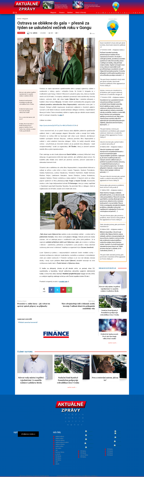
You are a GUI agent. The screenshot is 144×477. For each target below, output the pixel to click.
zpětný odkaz (59, 438)
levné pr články (60, 452)
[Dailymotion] (103, 13)
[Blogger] (99, 13)
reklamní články (60, 444)
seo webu (58, 448)
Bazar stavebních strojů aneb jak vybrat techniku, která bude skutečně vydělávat (112, 44)
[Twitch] (142, 13)
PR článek (58, 456)
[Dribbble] (114, 13)
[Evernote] (118, 13)
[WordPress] (74, 425)
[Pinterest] (63, 290)
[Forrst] (127, 13)
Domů (19, 19)
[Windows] (71, 425)
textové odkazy (60, 440)
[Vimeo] (83, 421)
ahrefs (57, 464)
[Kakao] (140, 13)
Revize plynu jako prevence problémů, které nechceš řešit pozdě (112, 186)
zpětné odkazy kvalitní (62, 442)
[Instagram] (138, 13)
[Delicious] (105, 13)
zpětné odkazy (60, 436)
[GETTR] (131, 13)
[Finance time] (27, 6)
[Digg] (110, 13)
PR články (58, 458)
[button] (16, 12)
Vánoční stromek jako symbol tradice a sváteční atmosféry (112, 143)
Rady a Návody (89, 3)
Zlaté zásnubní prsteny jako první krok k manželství (112, 256)
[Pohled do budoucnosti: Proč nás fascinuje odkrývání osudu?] (78, 5)
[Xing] (81, 425)
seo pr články (84, 455)
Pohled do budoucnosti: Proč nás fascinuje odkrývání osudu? (92, 6)
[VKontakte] (68, 425)
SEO (57, 462)
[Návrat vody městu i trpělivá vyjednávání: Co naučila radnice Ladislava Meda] (113, 279)
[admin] (29, 32)
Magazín (57, 3)
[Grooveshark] (135, 13)
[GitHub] (133, 13)
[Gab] (129, 13)
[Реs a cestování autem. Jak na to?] (109, 367)
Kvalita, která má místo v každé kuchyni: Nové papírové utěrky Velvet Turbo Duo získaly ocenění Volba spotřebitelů (27, 127)
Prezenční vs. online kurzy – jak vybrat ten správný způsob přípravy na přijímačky (33, 304)
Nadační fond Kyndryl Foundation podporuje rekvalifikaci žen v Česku (61, 6)
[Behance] (97, 13)
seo (57, 450)
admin (35, 33)
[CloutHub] (101, 13)
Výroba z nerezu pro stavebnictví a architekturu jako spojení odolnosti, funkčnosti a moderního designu (111, 92)
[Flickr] (123, 13)
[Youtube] (78, 425)
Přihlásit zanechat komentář (28, 322)
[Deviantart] (107, 13)
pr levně (58, 454)
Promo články (104, 85)
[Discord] (112, 13)
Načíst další (112, 343)
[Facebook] (120, 13)
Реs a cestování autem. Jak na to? (105, 379)
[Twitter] (57, 290)
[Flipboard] (125, 13)
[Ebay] (116, 13)
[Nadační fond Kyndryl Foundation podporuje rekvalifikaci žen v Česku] (48, 5)
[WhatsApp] (69, 290)
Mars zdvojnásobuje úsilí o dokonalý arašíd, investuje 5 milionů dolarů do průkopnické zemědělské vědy (78, 306)
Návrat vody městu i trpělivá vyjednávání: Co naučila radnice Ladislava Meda (27, 94)
